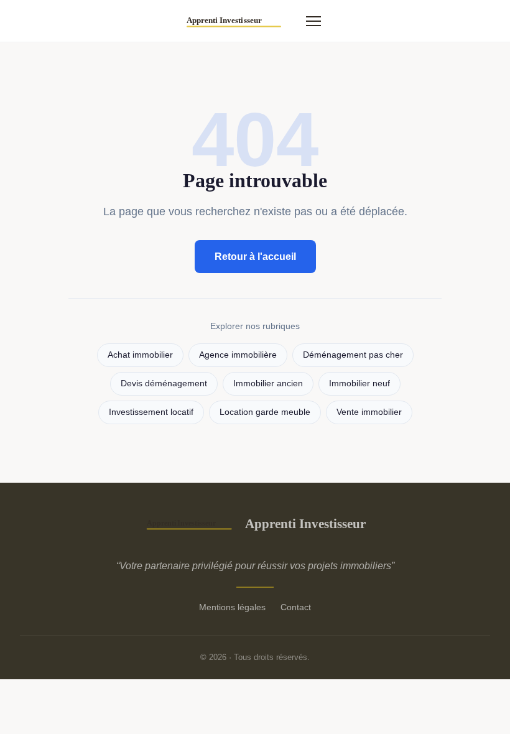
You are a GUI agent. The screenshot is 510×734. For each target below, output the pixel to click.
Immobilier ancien (268, 383)
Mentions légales (232, 607)
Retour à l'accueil (255, 256)
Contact (295, 607)
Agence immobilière (238, 355)
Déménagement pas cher (353, 355)
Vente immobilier (369, 412)
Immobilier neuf (359, 383)
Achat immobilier (140, 355)
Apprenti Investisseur (305, 523)
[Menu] (313, 21)
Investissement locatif (151, 412)
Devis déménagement (164, 383)
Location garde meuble (265, 412)
